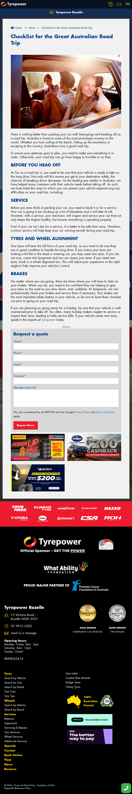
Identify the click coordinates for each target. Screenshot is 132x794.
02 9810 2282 (21, 626)
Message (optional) (24, 387)
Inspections (10, 723)
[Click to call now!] (110, 4)
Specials (10, 746)
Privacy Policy (82, 412)
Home (18, 28)
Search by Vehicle (14, 678)
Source (66, 327)
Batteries (9, 719)
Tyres (8, 673)
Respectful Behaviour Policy (17, 788)
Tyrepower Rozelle (69, 12)
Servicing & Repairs (15, 728)
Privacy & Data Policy (24, 785)
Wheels (9, 701)
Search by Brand (14, 687)
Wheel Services (13, 737)
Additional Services (15, 741)
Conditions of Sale (45, 785)
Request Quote (25, 425)
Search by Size (13, 682)
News (8, 764)
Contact (9, 750)
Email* (17, 364)
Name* (17, 341)
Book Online (13, 755)
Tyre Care (10, 691)
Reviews (10, 769)
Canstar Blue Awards (78, 678)
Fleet (7, 760)
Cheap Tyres (73, 687)
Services (10, 714)
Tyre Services (12, 732)
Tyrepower (48, 320)
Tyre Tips (9, 696)
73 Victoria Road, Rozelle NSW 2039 (24, 617)
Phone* (17, 353)
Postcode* (19, 376)
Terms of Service (105, 412)
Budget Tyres (73, 682)
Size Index (72, 673)
